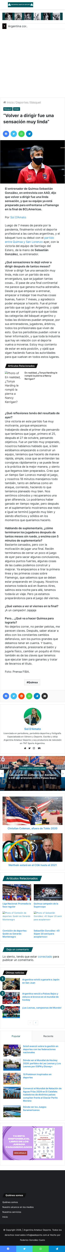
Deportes (22, 102)
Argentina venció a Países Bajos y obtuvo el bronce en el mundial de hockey (40, 996)
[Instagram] (35, 748)
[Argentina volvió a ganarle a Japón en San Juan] (11, 984)
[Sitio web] (26, 748)
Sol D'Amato (32, 729)
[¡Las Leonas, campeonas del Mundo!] (11, 1012)
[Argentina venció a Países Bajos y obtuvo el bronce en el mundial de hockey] (11, 998)
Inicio (10, 102)
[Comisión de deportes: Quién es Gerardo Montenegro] (17, 919)
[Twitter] (30, 748)
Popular (16, 1036)
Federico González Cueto (32, 1240)
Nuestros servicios (11, 1212)
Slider (16, 109)
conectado (45, 956)
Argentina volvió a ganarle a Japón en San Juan (37, 776)
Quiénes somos (10, 1202)
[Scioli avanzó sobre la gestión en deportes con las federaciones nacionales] (12, 1050)
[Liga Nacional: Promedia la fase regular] (17, 892)
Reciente (48, 1036)
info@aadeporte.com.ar (37, 1235)
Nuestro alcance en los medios (18, 1207)
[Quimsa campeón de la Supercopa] (48, 892)
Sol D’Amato (18, 217)
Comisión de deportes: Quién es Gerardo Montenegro (15, 933)
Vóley (37, 768)
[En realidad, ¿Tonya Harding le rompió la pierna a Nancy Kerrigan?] (13, 387)
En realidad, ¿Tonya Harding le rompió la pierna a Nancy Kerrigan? (41, 375)
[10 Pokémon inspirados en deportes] (12, 1079)
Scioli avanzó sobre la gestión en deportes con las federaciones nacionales (40, 1049)
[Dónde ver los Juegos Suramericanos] (12, 1111)
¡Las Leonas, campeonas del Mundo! (41, 1007)
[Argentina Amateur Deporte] (20, 4)
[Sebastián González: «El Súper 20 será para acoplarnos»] (48, 919)
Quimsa (33, 682)
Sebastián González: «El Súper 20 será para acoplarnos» (47, 933)
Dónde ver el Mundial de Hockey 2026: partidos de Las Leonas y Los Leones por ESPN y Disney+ (42, 1063)
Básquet (35, 102)
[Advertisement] (32, 63)
